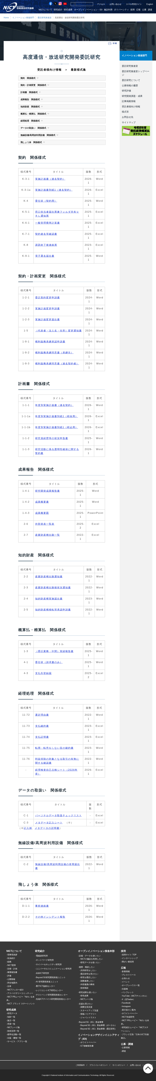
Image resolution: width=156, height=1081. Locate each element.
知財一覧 (11, 1017)
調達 (150, 10)
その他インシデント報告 (50, 917)
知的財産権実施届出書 (49, 598)
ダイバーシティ (121, 10)
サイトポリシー (118, 1065)
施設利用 (108, 10)
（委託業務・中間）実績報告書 (54, 651)
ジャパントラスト (88, 1017)
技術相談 (84, 988)
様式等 (125, 112)
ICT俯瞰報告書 (87, 1046)
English (149, 4)
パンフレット (128, 992)
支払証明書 (42, 737)
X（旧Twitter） (128, 999)
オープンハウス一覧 (131, 985)
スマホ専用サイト (134, 4)
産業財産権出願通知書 (49, 576)
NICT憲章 (11, 965)
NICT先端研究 (128, 1017)
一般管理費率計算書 (47, 223)
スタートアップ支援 (89, 1010)
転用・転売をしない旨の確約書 (54, 748)
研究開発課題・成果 (132, 96)
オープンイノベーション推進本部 (96, 951)
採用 (132, 10)
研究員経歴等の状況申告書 (51, 438)
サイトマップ (129, 122)
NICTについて (45, 10)
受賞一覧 (11, 1024)
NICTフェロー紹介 (15, 990)
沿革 (9, 986)
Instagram (126, 1006)
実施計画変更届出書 (47, 319)
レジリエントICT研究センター (49, 990)
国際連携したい (87, 981)
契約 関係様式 (28, 78)
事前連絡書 (42, 906)
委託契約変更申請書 (47, 297)
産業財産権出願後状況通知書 (53, 587)
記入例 (28, 828)
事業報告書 (12, 972)
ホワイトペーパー (88, 1042)
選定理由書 (42, 715)
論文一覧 (11, 1020)
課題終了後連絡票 (46, 245)
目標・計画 (12, 969)
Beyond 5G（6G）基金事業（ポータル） (98, 1025)
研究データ (12, 1013)
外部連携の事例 (87, 984)
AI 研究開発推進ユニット (47, 982)
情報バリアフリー (88, 1014)
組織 (9, 962)
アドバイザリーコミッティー (20, 993)
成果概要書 (42, 502)
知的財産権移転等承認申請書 (53, 609)
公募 (144, 10)
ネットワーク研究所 (45, 960)
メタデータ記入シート (49, 822)
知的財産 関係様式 (30, 106)
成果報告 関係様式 (30, 99)
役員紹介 (11, 958)
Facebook (126, 1003)
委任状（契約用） (46, 201)
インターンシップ (130, 958)
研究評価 (126, 90)
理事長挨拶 (12, 955)
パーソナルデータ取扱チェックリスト (58, 815)
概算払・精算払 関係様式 (33, 114)
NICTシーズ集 (13, 1027)
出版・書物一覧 (14, 1038)
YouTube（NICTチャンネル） (135, 996)
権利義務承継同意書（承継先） (54, 352)
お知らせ (126, 978)
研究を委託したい (88, 977)
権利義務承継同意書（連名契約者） (57, 363)
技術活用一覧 (13, 1031)
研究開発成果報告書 (47, 491)
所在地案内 (12, 983)
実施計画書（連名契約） (50, 179)
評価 (9, 976)
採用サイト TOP (129, 955)
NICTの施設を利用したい (91, 959)
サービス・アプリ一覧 (17, 1041)
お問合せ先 (127, 117)
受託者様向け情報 (131, 106)
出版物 (125, 989)
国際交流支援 (86, 1007)
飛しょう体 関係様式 (31, 142)
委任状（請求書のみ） (49, 662)
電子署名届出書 (44, 256)
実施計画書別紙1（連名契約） (54, 190)
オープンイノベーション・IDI (88, 10)
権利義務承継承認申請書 (50, 341)
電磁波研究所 (42, 956)
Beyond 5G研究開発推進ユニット (51, 977)
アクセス (101, 4)
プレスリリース (129, 975)
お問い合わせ (115, 4)
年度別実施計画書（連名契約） (54, 405)
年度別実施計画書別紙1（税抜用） (56, 416)
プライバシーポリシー (98, 1065)
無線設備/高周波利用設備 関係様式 (38, 135)
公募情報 (126, 1047)
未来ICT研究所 (42, 973)
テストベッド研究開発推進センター (52, 995)
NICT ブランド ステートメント (21, 1003)
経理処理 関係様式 (30, 121)
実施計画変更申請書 (47, 308)
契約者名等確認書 (46, 234)
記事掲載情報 (129, 101)
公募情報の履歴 (130, 85)
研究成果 (68, 10)
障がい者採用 (128, 962)
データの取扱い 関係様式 (33, 128)
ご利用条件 (80, 1065)
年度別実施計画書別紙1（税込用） (56, 427)
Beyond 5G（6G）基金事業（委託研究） (98, 1029)
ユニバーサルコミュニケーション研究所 (54, 969)
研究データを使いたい (90, 962)
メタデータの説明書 (47, 828)
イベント (126, 982)
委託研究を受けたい (89, 974)
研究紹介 (58, 10)
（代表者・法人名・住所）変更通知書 (58, 330)
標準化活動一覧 (14, 1034)
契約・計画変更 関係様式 (33, 85)
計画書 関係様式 (29, 92)
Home (6, 17)
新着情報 (126, 971)
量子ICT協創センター (45, 986)
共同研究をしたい (88, 970)
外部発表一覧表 (44, 524)
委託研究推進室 (44, 17)
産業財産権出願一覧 (47, 535)
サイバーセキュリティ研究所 (49, 964)
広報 (138, 10)
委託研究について (131, 80)
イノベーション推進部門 (23, 17)
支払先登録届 (43, 673)
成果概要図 (42, 513)
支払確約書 (42, 726)
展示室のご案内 (129, 1010)
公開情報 (11, 979)
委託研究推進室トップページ (135, 73)
